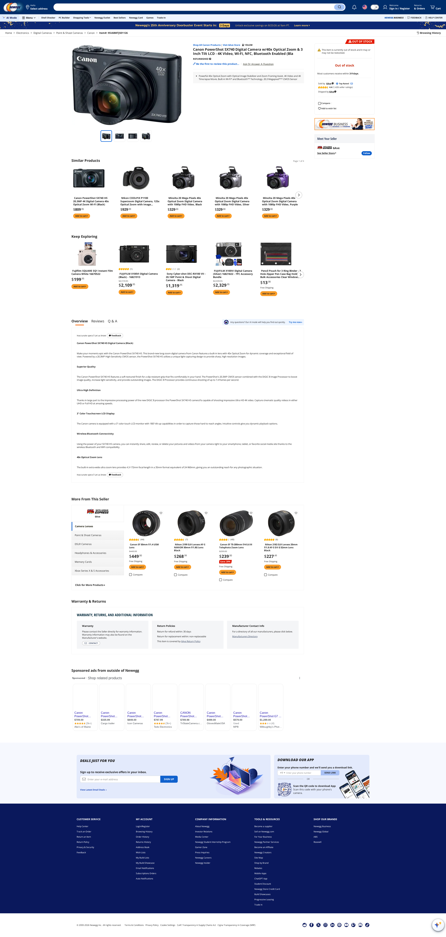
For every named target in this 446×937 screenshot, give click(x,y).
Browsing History (144, 831)
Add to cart (81, 215)
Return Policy (83, 842)
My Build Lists (142, 857)
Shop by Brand (261, 862)
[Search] (339, 7)
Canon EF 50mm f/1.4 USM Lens (144, 546)
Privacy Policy (152, 925)
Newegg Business (322, 826)
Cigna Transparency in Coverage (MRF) (236, 925)
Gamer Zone (201, 847)
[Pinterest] (339, 924)
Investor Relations (203, 831)
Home (8, 32)
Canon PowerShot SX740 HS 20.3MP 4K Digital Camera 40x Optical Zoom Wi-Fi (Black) (91, 201)
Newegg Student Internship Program (212, 842)
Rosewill (317, 842)
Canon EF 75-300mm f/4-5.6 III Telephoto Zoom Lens (235, 546)
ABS (316, 836)
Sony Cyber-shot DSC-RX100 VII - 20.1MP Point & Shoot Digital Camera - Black (186, 277)
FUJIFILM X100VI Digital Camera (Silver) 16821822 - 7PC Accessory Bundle (233, 274)
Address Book (142, 847)
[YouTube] (346, 924)
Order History (142, 836)
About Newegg (202, 826)
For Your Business (263, 836)
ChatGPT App (260, 878)
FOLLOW (366, 153)
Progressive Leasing (264, 899)
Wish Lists (140, 852)
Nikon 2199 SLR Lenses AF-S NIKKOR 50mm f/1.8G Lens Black (189, 547)
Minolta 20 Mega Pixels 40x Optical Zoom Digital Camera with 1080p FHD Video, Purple (280, 201)
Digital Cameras (42, 32)
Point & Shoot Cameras (69, 32)
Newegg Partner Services (266, 842)
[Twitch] (353, 924)
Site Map (258, 857)
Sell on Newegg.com (264, 831)
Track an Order (84, 831)
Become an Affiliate (263, 847)
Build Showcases (262, 894)
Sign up (169, 779)
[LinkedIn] (332, 924)
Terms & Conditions (134, 925)
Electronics (22, 32)
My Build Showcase (145, 862)
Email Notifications (145, 868)
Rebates (258, 868)
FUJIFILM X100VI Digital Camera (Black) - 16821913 (138, 275)
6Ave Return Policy (191, 641)
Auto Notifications (144, 878)
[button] (37, 7)
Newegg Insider (202, 862)
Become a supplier (263, 826)
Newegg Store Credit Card (267, 889)
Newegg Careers (203, 857)
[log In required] (161, 513)
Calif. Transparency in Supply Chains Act (196, 925)
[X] (318, 924)
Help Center (82, 826)
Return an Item (84, 836)
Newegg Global (321, 831)
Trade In (258, 904)
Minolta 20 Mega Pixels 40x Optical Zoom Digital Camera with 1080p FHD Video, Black (185, 201)
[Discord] (360, 924)
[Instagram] (325, 924)
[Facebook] (311, 924)
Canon (91, 32)
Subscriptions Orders (146, 873)
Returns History (143, 842)
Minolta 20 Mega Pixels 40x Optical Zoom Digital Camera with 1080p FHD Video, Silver (232, 201)
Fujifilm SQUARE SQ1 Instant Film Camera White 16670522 (92, 272)
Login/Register (143, 826)
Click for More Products (89, 585)
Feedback (116, 335)
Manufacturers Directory (245, 636)
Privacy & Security (85, 847)
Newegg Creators (262, 852)
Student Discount (262, 883)
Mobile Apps (260, 873)
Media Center (201, 836)
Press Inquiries (202, 852)
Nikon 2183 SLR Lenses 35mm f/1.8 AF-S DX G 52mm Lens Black (281, 547)
